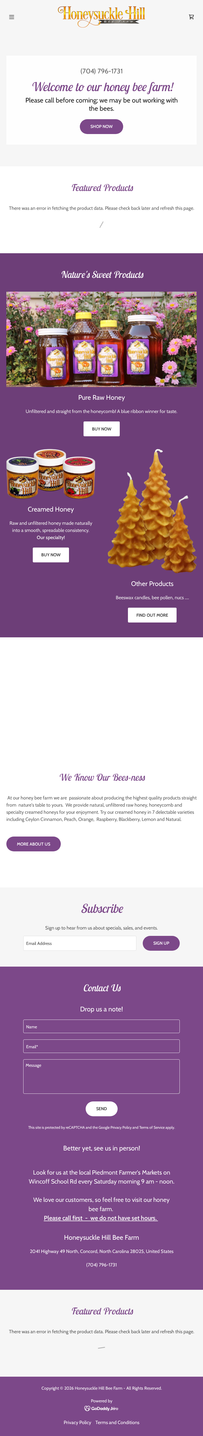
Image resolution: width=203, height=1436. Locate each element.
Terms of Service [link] (152, 1127)
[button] (20, 17)
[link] (101, 17)
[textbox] (79, 943)
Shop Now (101, 126)
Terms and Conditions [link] (117, 1422)
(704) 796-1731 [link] (101, 71)
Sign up (161, 943)
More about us (33, 844)
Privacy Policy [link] (121, 1127)
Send (101, 1108)
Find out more (152, 615)
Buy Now (101, 429)
